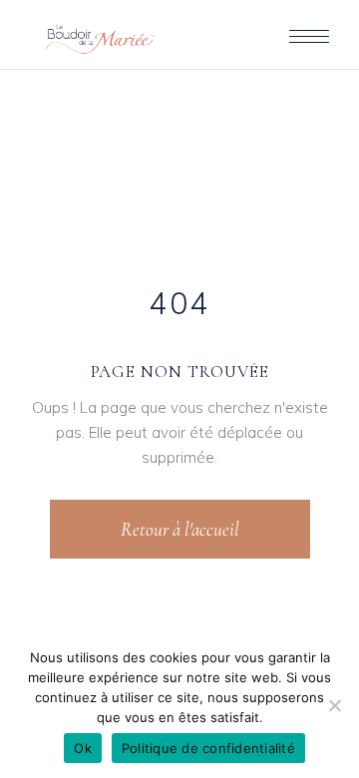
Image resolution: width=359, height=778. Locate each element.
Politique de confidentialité (208, 748)
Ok (83, 748)
